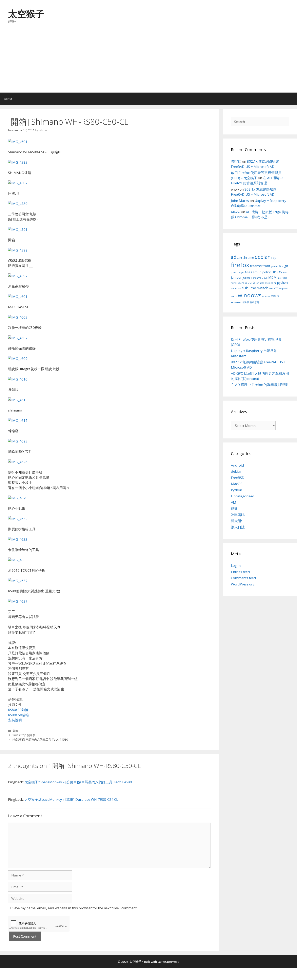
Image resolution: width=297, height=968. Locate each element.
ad (233, 257)
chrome (248, 257)
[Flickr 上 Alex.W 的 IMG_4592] (17, 250)
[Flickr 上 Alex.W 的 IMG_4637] (17, 580)
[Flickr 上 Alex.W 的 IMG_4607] (17, 338)
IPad (285, 272)
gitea (233, 272)
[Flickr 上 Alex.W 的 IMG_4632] (17, 518)
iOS (279, 272)
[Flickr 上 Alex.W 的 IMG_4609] (17, 358)
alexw (235, 212)
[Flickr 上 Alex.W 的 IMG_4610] (17, 379)
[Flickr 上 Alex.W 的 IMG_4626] (17, 461)
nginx (234, 282)
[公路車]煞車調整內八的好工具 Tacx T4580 (40, 739)
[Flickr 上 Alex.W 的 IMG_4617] (17, 420)
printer (260, 282)
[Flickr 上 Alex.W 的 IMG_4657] (17, 601)
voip (281, 288)
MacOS (236, 483)
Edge (273, 258)
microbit (282, 277)
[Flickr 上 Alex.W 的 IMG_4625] (17, 441)
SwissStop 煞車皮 (24, 735)
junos (246, 277)
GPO (248, 272)
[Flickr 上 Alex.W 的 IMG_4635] (17, 560)
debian (263, 256)
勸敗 (15, 731)
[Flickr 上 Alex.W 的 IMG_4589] (17, 203)
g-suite (274, 266)
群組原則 (254, 302)
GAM (280, 266)
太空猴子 (26, 13)
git (286, 266)
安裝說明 (15, 720)
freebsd (256, 266)
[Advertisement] (148, 62)
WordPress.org (243, 584)
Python (236, 490)
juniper (236, 277)
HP (274, 272)
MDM (272, 277)
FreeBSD (237, 477)
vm (276, 288)
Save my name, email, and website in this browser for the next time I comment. (75, 908)
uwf (271, 288)
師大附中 (238, 520)
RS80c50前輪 (18, 709)
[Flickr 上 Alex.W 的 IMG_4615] (17, 400)
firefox (240, 265)
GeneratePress (168, 961)
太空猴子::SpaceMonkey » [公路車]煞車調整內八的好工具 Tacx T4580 (78, 782)
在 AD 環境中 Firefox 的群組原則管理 (259, 384)
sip (239, 288)
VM (233, 502)
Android (237, 465)
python (282, 282)
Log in (236, 565)
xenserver (236, 302)
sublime (249, 287)
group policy (262, 272)
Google (240, 272)
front (266, 266)
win (286, 288)
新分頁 (245, 302)
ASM (239, 258)
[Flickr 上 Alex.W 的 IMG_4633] (17, 539)
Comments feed (243, 578)
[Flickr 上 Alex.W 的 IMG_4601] (17, 141)
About (8, 99)
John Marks (240, 200)
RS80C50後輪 (18, 715)
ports (252, 282)
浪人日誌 (238, 527)
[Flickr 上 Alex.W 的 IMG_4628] (17, 498)
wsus (275, 296)
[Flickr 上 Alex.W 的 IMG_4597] (17, 276)
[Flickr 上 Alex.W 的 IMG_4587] (17, 183)
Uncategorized (242, 496)
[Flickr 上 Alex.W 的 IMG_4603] (17, 317)
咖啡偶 (236, 161)
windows (249, 295)
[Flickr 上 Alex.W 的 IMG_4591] (17, 229)
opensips (242, 282)
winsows (266, 296)
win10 (234, 296)
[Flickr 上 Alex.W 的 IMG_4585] (17, 162)
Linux (265, 277)
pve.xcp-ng (270, 282)
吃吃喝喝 (238, 514)
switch (263, 287)
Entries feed (240, 571)
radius (234, 288)
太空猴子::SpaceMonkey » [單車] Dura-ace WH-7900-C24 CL (71, 799)
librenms (256, 277)
